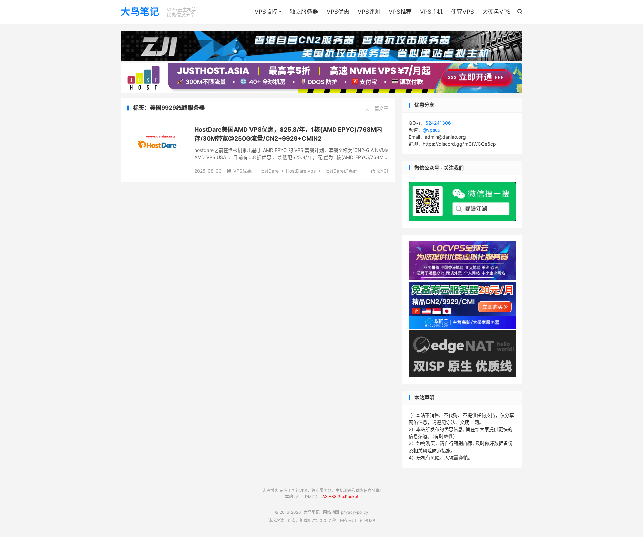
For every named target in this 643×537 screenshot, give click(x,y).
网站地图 (331, 512)
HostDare (268, 171)
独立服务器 (304, 11)
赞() (379, 171)
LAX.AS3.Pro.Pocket (338, 496)
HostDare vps (301, 171)
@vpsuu (431, 130)
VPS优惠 (338, 11)
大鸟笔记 (140, 12)
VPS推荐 (400, 11)
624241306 (438, 123)
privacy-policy (354, 512)
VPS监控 (266, 11)
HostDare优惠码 (340, 171)
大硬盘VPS (496, 11)
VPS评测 (369, 11)
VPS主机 (431, 11)
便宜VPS (462, 11)
